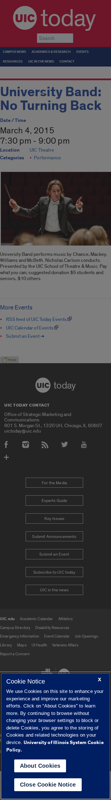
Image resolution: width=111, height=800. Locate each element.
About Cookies (40, 766)
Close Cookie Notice (48, 784)
